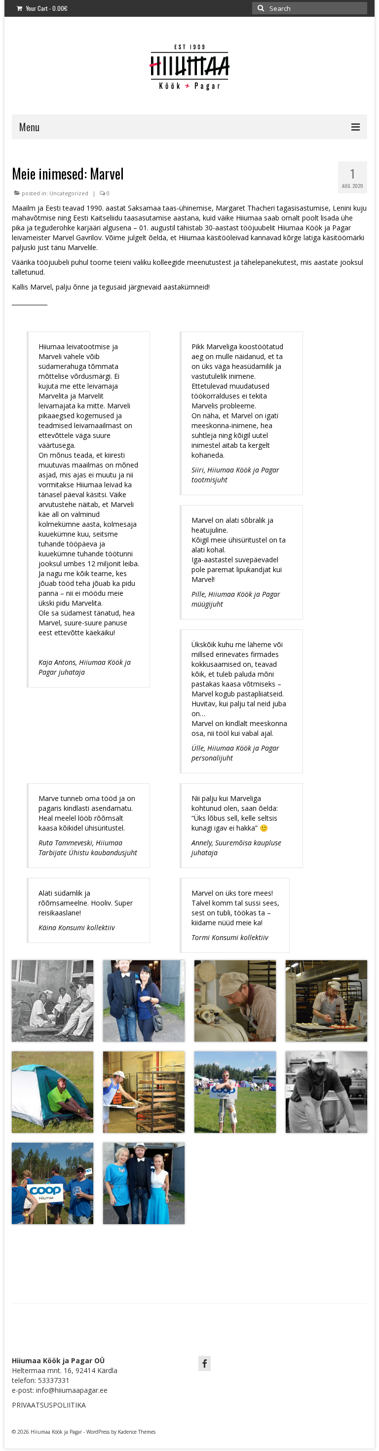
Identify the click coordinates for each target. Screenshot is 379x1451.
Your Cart (46, 8)
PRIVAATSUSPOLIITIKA (49, 1405)
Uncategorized (68, 193)
